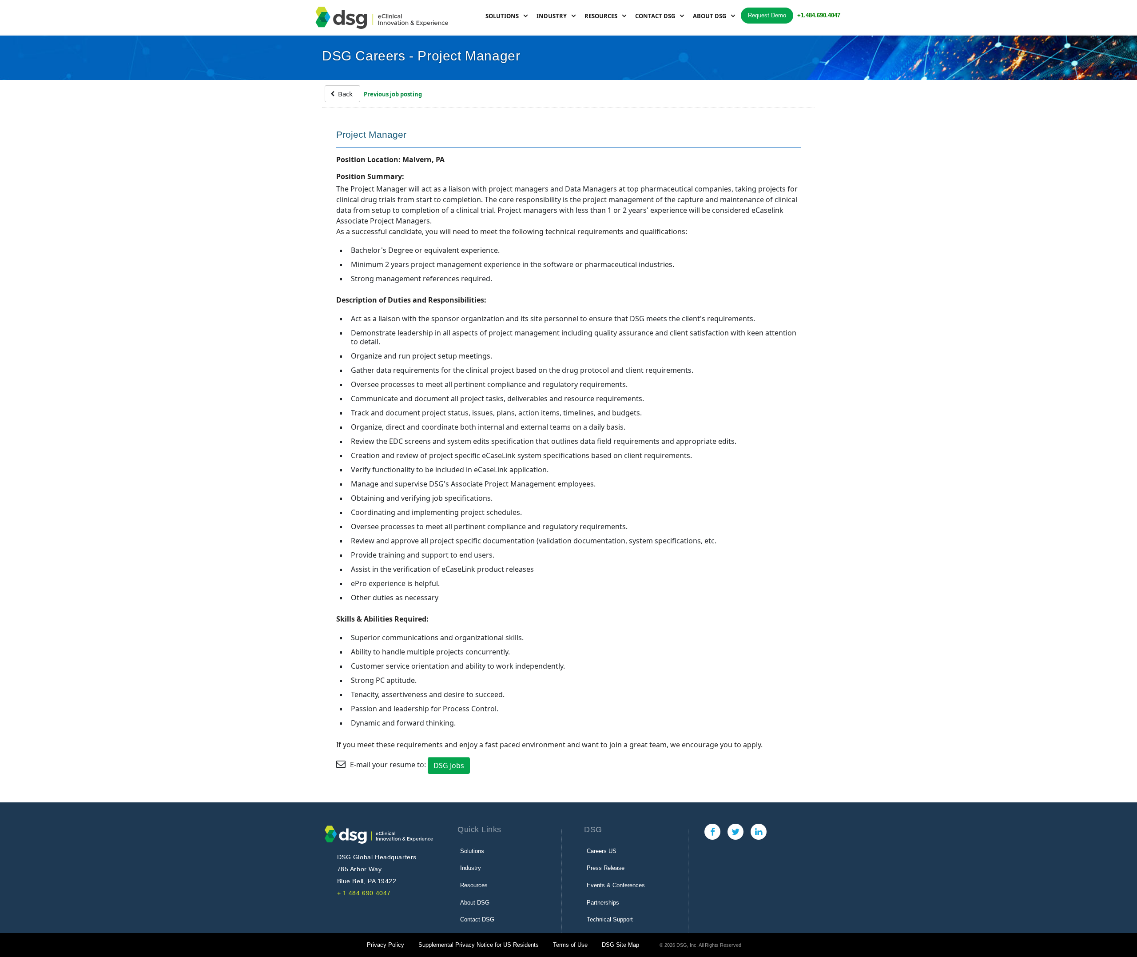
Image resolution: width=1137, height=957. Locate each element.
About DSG (709, 16)
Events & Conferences (616, 885)
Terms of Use (570, 944)
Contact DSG (655, 16)
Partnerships (603, 902)
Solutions (502, 16)
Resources (600, 16)
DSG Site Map (620, 944)
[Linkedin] (759, 832)
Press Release (605, 868)
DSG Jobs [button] (448, 765)
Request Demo (767, 15)
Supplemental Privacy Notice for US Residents (478, 944)
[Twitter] (735, 832)
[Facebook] (712, 832)
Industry (552, 16)
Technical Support (610, 919)
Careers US (601, 851)
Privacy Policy (385, 944)
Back (344, 93)
